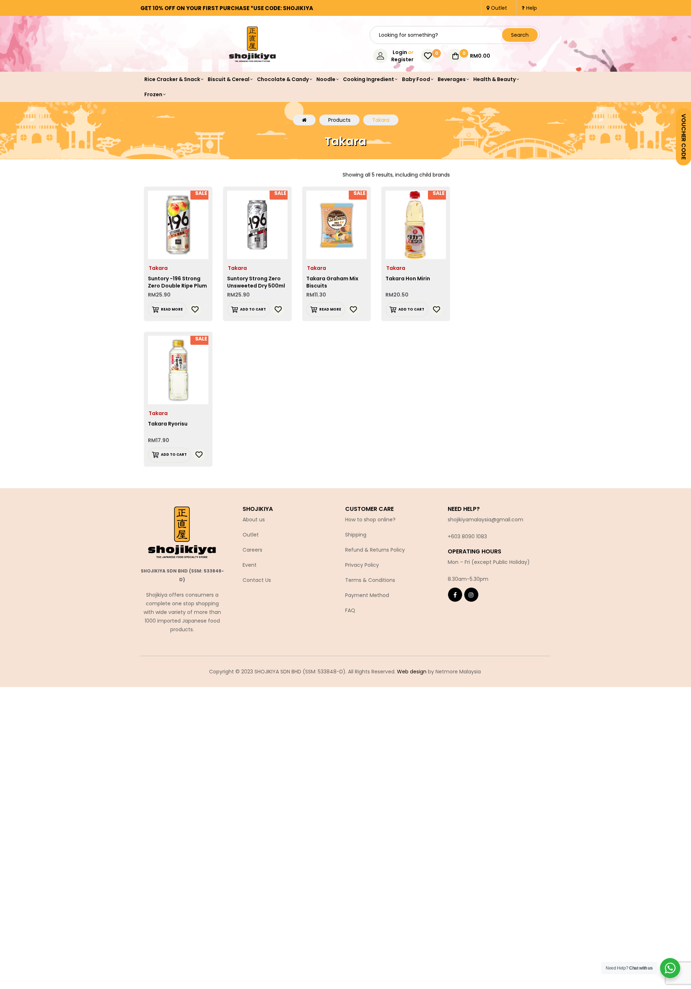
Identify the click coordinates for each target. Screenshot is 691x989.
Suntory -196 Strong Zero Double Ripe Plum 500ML (177, 285)
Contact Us (257, 580)
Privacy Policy (362, 565)
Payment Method (367, 595)
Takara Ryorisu (168, 423)
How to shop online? (370, 519)
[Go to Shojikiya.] (304, 120)
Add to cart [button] (253, 309)
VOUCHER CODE (683, 137)
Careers (252, 549)
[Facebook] (455, 594)
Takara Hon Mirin (407, 278)
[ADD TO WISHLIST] (195, 309)
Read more (172, 309)
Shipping (355, 534)
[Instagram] (471, 594)
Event (250, 565)
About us (254, 519)
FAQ (350, 610)
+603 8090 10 (464, 536)
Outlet (251, 534)
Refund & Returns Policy (375, 549)
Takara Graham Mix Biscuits (332, 282)
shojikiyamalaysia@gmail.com (485, 519)
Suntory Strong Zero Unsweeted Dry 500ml (256, 282)
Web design (411, 671)
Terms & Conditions (370, 580)
